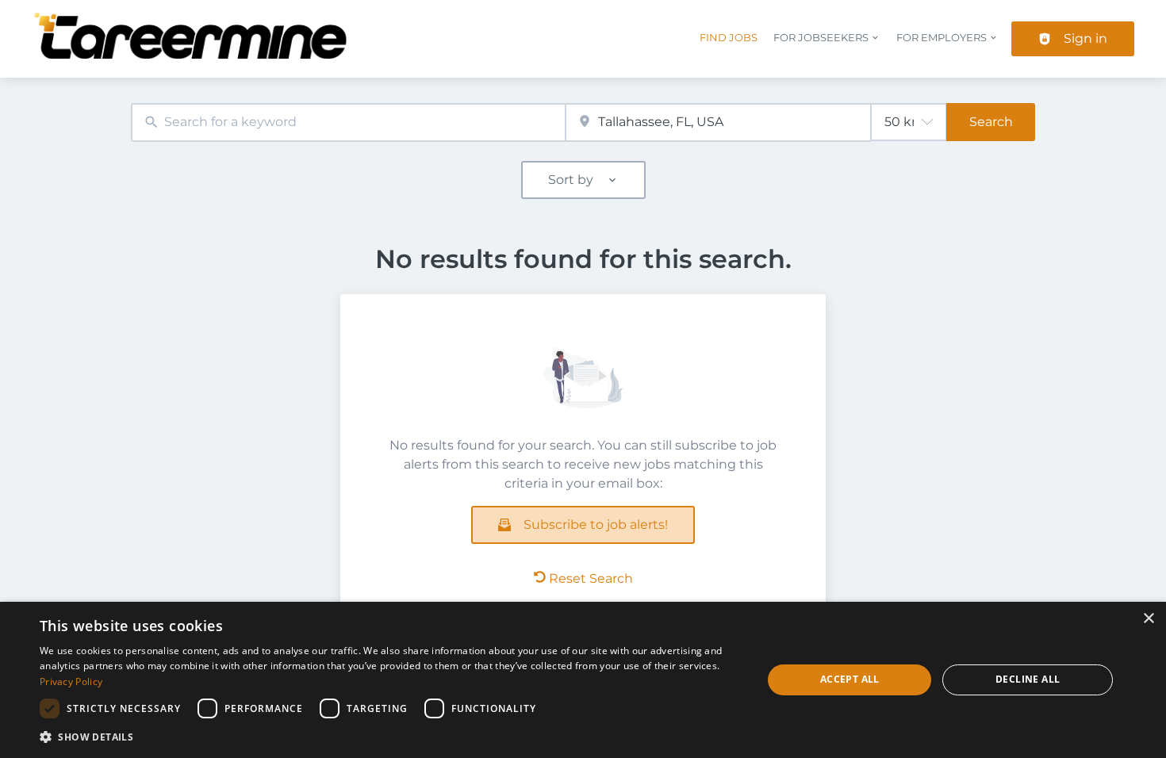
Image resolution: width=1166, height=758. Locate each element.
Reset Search (591, 578)
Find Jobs (729, 38)
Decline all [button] (1027, 679)
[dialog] (583, 680)
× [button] (1148, 619)
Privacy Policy (71, 681)
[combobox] (348, 122)
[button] (390, 736)
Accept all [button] (850, 679)
